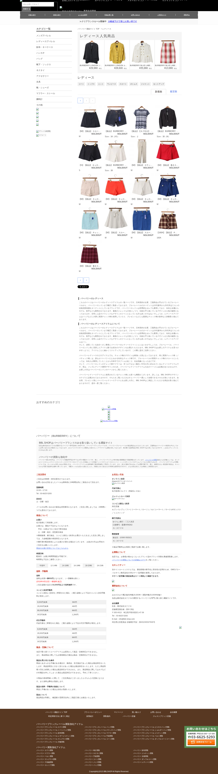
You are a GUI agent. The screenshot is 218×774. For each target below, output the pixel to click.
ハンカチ (40, 53)
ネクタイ (40, 70)
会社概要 (173, 712)
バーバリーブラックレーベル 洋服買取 (50, 742)
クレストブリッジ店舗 (162, 716)
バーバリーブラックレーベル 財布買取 (50, 733)
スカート (123, 84)
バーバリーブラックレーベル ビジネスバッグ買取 (151, 727)
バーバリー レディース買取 (143, 762)
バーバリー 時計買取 (92, 750)
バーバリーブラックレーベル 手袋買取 (99, 736)
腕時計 (39, 99)
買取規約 (106, 716)
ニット (101, 84)
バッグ (39, 58)
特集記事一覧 (109, 15)
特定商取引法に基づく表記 (59, 716)
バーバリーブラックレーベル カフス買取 (51, 727)
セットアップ (158, 84)
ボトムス (133, 84)
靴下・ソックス (43, 64)
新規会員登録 (90, 11)
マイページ (118, 712)
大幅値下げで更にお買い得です (122, 21)
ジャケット (145, 84)
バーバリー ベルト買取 (44, 756)
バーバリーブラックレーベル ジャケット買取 (149, 733)
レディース (106, 29)
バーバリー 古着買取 (140, 756)
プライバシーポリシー (93, 712)
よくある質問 (82, 15)
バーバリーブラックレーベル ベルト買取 (148, 736)
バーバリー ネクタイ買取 (94, 753)
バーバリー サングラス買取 (46, 759)
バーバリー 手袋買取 (92, 756)
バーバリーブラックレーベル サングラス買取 (52, 739)
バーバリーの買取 (151, 460)
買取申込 (187, 15)
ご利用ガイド (161, 15)
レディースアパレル (45, 41)
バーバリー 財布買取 (140, 750)
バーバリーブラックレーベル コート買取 (99, 739)
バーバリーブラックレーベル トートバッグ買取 (53, 730)
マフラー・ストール (45, 93)
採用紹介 (89, 716)
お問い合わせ (135, 15)
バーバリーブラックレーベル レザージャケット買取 (55, 736)
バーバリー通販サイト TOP (88, 29)
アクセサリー (42, 76)
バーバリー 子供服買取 (44, 762)
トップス (91, 84)
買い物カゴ (136, 712)
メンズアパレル (43, 35)
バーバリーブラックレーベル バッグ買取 (99, 727)
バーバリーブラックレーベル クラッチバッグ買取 (103, 730)
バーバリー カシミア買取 (45, 765)
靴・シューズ (42, 87)
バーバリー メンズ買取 (93, 762)
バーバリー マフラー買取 (45, 753)
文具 (38, 82)
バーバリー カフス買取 (44, 750)
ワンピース (111, 84)
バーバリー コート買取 (93, 759)
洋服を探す (32, 15)
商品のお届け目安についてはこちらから (52, 548)
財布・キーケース (44, 47)
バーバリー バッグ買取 (93, 765)
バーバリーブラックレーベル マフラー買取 (100, 733)
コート (81, 84)
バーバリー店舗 (129, 716)
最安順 (173, 91)
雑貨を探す (57, 15)
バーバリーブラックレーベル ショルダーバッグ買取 (152, 730)
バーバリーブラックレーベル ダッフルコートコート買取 (153, 739)
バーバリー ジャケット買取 (143, 753)
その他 (39, 105)
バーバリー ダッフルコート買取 (144, 759)
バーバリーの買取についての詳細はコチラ (129, 560)
